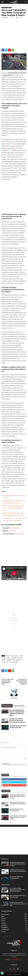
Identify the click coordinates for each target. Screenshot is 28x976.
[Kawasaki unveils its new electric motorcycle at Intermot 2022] (5, 904)
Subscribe (23, 785)
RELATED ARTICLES (7, 705)
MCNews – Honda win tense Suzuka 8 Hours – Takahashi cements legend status (13, 508)
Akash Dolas (5, 17)
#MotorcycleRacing (11, 659)
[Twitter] (6, 50)
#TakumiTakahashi (13, 662)
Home (2, 5)
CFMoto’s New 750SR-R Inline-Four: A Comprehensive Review (7, 682)
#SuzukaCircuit (5, 662)
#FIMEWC (4, 657)
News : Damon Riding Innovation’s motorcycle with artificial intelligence (17, 889)
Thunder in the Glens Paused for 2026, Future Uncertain (21, 682)
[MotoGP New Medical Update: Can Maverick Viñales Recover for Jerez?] (5, 711)
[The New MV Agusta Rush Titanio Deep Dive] (5, 727)
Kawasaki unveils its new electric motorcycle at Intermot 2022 (18, 904)
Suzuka (11, 150)
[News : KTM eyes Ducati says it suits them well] (5, 897)
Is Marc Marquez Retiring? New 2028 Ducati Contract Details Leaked (18, 817)
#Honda (8, 657)
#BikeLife (7, 655)
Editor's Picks (8, 5)
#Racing (3, 660)
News (10, 7)
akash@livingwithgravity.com (16, 959)
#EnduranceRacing (14, 655)
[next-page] (5, 733)
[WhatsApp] (12, 50)
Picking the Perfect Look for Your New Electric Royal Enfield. (17, 720)
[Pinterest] (9, 50)
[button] (2, 2)
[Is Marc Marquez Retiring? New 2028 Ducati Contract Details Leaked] (5, 817)
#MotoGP (4, 659)
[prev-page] (2, 733)
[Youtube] (17, 969)
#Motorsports (19, 659)
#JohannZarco (21, 657)
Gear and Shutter (19, 534)
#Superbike (9, 660)
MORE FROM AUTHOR (19, 705)
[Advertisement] (14, 34)
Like (25, 779)
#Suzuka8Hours (16, 660)
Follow (24, 782)
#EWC (21, 655)
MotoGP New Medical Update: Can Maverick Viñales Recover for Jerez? (16, 712)
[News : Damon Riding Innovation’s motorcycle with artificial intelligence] (4, 889)
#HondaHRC (14, 657)
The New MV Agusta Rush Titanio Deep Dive (17, 726)
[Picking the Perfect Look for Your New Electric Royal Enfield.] (5, 720)
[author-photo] (14, 696)
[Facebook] (2, 50)
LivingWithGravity (15, 528)
